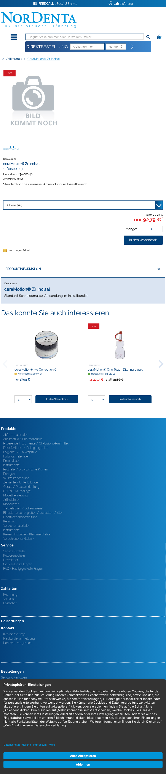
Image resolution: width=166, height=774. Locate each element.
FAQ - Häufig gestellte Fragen (23, 568)
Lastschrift (10, 603)
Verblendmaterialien (16, 525)
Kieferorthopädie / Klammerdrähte (26, 534)
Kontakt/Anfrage (14, 634)
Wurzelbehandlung (16, 478)
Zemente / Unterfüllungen (21, 482)
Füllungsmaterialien (16, 456)
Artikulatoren (11, 499)
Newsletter (10, 560)
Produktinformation (23, 269)
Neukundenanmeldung (19, 638)
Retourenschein (14, 555)
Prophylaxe (11, 460)
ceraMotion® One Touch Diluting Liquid (115, 369)
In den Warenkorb (143, 240)
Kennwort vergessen (17, 643)
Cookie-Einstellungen (17, 564)
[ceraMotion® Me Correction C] (46, 345)
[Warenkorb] (159, 36)
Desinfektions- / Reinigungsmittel (26, 447)
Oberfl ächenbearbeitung (20, 517)
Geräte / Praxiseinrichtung (21, 486)
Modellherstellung (15, 495)
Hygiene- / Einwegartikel (20, 452)
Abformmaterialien (15, 434)
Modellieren (11, 504)
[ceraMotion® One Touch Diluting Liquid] (119, 345)
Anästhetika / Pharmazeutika (22, 439)
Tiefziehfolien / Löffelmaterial (23, 508)
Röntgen (9, 473)
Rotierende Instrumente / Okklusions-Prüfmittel (35, 443)
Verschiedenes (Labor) (18, 538)
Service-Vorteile (14, 551)
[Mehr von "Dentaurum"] (12, 147)
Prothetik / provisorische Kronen (25, 469)
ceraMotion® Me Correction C (35, 369)
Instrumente (11, 465)
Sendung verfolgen (14, 677)
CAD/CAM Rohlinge (17, 491)
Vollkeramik (14, 59)
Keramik (8, 521)
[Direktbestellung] (132, 46)
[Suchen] (148, 37)
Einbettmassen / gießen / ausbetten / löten (33, 512)
